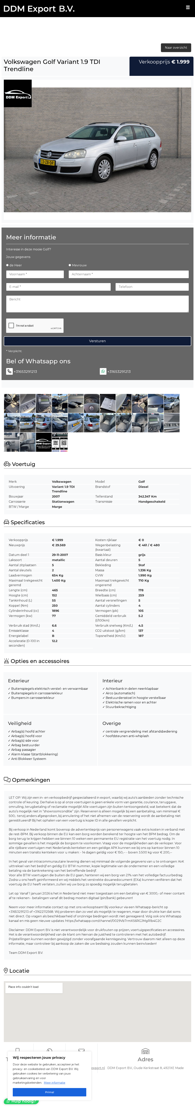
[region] (49, 1075)
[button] (188, 7)
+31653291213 (25, 371)
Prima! (49, 1092)
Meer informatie (54, 1082)
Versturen (97, 341)
